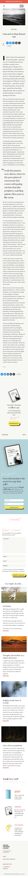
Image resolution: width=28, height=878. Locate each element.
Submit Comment (18, 575)
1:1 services (6, 867)
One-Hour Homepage (9, 859)
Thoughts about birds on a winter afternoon (13, 656)
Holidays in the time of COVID (12, 701)
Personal (14, 29)
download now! (14, 507)
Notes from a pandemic (12, 745)
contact (5, 868)
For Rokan (7, 606)
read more (6, 630)
